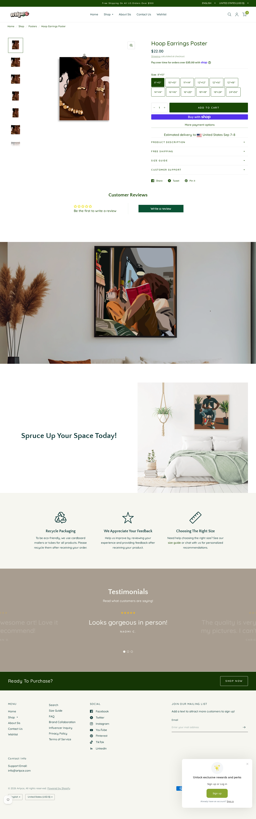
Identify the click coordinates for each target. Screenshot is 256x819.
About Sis (125, 14)
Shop (107, 14)
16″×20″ (188, 92)
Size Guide (159, 160)
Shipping (155, 56)
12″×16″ (216, 82)
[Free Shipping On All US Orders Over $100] (128, 3)
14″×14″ (158, 92)
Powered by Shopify (58, 788)
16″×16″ (173, 92)
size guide (174, 542)
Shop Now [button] (234, 680)
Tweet (176, 180)
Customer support (166, 169)
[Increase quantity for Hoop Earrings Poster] (164, 107)
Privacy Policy (58, 733)
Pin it (192, 180)
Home (94, 14)
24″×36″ (233, 92)
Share (159, 180)
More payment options (200, 125)
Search (53, 705)
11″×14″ (187, 82)
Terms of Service (60, 739)
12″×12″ (202, 82)
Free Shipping (162, 151)
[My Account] (236, 14)
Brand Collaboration (62, 722)
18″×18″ (203, 92)
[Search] (229, 14)
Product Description (168, 142)
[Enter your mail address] (244, 727)
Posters (32, 26)
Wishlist (161, 14)
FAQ (52, 716)
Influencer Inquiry (60, 728)
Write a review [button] (161, 208)
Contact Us (144, 14)
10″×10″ (172, 82)
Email (175, 719)
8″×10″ (157, 82)
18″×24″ (218, 92)
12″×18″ (231, 82)
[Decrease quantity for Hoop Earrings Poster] (154, 107)
